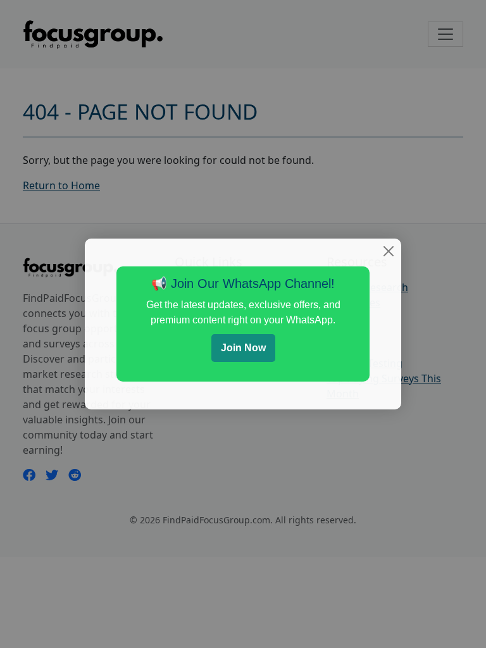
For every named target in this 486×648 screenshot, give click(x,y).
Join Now (243, 347)
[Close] (388, 251)
